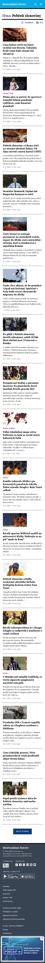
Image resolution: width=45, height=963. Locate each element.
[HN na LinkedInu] (27, 865)
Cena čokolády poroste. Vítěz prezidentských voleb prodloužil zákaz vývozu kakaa (21, 756)
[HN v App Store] (27, 876)
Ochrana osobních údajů (12, 908)
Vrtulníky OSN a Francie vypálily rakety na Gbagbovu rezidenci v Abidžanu (21, 726)
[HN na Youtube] (34, 865)
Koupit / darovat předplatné (13, 926)
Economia (6, 894)
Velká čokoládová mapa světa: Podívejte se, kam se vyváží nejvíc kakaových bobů (21, 435)
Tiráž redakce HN (9, 890)
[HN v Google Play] (11, 876)
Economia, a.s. (18, 851)
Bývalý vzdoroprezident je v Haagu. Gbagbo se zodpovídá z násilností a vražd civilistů (22, 631)
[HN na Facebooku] (20, 865)
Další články (22, 831)
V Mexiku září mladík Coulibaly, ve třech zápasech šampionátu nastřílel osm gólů (22, 680)
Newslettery (7, 933)
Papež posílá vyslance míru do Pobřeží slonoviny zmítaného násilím (19, 801)
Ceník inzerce (7, 901)
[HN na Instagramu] (24, 865)
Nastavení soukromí (10, 915)
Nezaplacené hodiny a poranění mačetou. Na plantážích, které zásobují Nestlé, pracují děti (20, 386)
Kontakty (6, 886)
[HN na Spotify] (31, 865)
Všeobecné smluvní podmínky (14, 919)
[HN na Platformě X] (16, 865)
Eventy (5, 929)
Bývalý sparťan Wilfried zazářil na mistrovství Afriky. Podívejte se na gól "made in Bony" (22, 536)
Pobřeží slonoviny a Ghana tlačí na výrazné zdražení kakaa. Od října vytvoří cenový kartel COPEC (22, 149)
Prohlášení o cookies (10, 912)
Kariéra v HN (7, 898)
